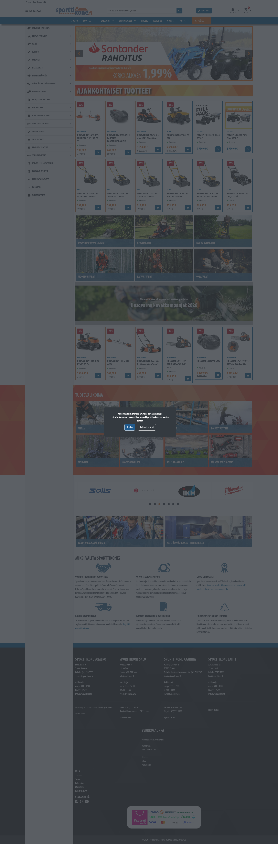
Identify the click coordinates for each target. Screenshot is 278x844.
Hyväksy (130, 427)
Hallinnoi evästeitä (147, 427)
